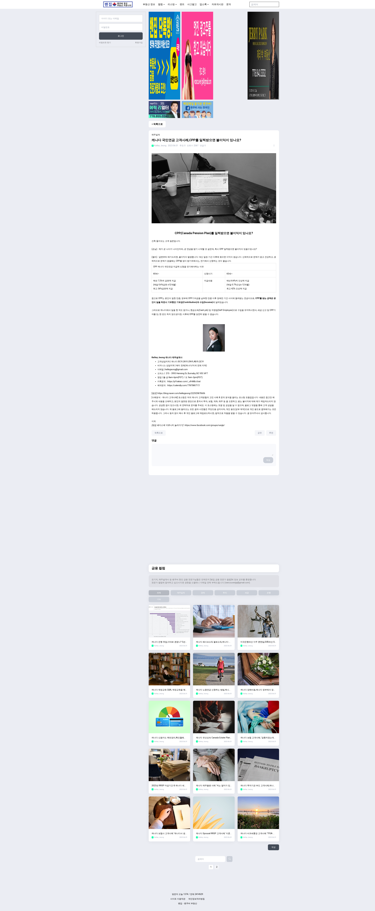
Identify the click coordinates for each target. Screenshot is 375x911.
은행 (269, 593)
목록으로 (159, 433)
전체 (159, 593)
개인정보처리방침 (196, 899)
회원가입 (139, 42)
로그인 (121, 36)
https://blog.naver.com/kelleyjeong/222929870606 (181, 393)
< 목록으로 (157, 124)
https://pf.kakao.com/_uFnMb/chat (184, 381)
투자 (225, 593)
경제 (203, 593)
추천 (271, 433)
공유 (260, 433)
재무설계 (181, 593)
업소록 (203, 4)
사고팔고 (192, 4)
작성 (268, 460)
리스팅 (171, 4)
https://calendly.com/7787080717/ (183, 385)
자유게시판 (217, 4)
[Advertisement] (230, 56)
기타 (159, 599)
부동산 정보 (149, 4)
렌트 (182, 4)
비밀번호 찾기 (105, 42)
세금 (247, 593)
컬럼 (160, 4)
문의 (228, 4)
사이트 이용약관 (177, 899)
